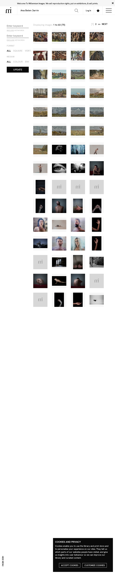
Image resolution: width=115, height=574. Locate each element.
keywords (15, 30)
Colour (18, 61)
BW (27, 61)
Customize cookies (94, 565)
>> (99, 24)
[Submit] (76, 10)
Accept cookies (69, 565)
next (105, 24)
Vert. (28, 50)
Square (17, 50)
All (9, 50)
